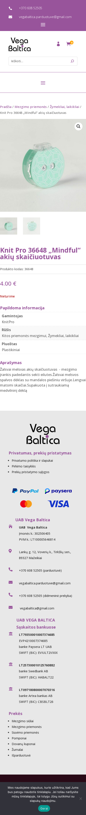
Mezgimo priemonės (31, 106)
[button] (78, 126)
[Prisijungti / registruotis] (59, 45)
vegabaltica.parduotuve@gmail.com (45, 17)
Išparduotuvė (21, 755)
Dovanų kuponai (23, 744)
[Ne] (80, 798)
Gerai (44, 808)
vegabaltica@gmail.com (36, 608)
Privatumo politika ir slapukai (32, 460)
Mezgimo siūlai (23, 721)
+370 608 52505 (30, 8)
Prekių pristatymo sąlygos (30, 472)
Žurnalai (17, 750)
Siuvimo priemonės (25, 732)
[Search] (72, 61)
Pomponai (19, 738)
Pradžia (5, 106)
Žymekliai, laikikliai (64, 106)
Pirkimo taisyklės (24, 466)
